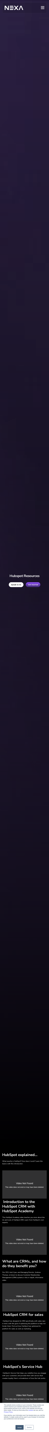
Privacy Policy (8, 1412)
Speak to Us (16, 585)
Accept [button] (19, 1427)
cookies (30, 1410)
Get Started (33, 585)
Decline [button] (29, 1427)
